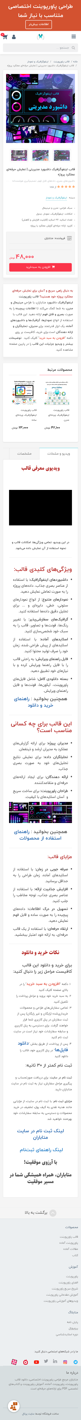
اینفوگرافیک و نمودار (56, 197)
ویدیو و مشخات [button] (58, 453)
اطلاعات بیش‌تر (39, 24)
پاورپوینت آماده (68, 1243)
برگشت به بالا (36, 1212)
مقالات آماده (70, 1249)
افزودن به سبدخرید (38, 267)
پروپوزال (73, 1328)
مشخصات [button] (24, 453)
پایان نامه (72, 1322)
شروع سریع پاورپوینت (65, 1289)
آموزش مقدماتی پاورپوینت (62, 1295)
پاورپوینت (72, 1276)
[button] (7, 36)
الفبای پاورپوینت (68, 1283)
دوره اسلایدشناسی (67, 1334)
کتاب (75, 1255)
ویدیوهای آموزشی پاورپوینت (61, 1301)
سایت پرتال (28, 1414)
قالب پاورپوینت (69, 1237)
